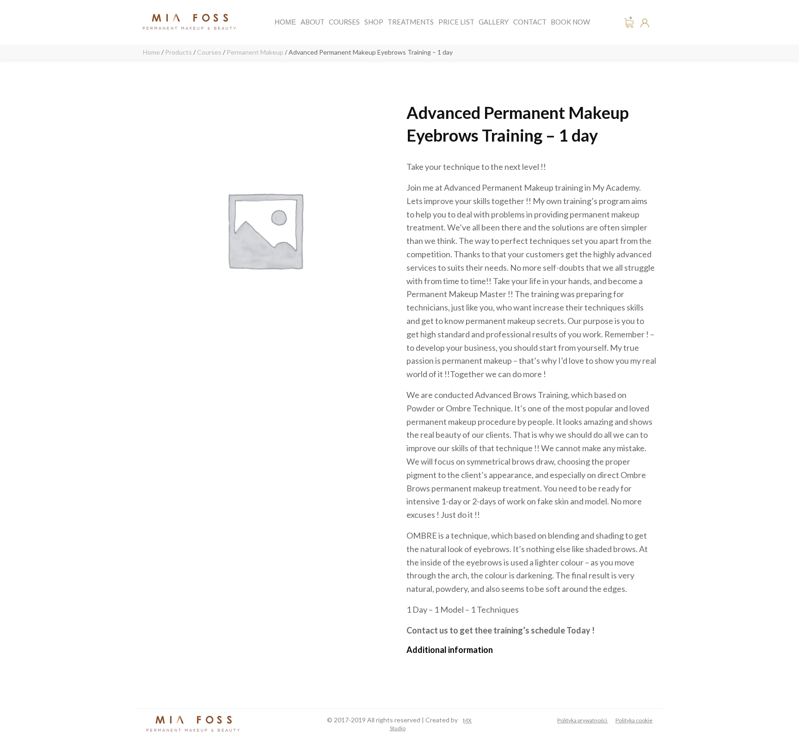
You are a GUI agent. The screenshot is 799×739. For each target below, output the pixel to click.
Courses (344, 22)
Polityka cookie (633, 720)
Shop (373, 22)
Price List (456, 22)
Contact (530, 22)
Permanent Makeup (255, 52)
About (313, 22)
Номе (285, 22)
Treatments (410, 22)
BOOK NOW (570, 22)
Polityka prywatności (582, 720)
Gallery (494, 22)
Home (151, 52)
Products (178, 52)
